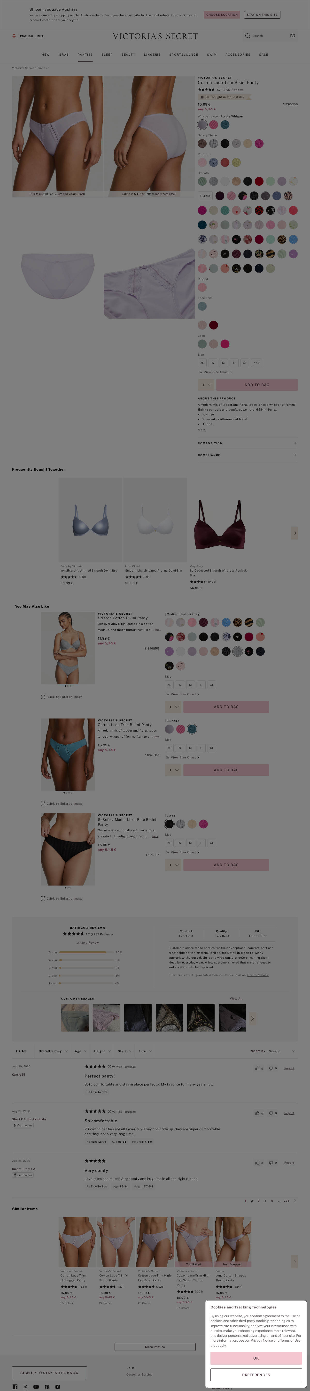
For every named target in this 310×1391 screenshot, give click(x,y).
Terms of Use (290, 1340)
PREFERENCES (256, 1375)
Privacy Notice (262, 1340)
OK (256, 1358)
